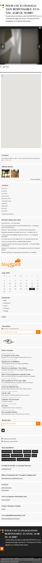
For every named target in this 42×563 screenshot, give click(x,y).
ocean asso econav (17, 455)
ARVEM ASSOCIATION (24, 241)
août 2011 (4, 203)
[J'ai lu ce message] (40, 558)
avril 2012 (4, 193)
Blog (5, 300)
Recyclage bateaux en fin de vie (11, 518)
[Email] (3, 430)
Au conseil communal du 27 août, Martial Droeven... (17, 225)
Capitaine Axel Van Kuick (10, 399)
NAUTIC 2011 (6, 393)
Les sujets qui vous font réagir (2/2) (12, 239)
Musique (6, 308)
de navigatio (5, 455)
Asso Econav (5, 490)
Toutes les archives (7, 214)
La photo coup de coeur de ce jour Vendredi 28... (15, 244)
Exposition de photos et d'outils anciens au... (14, 232)
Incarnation (16, 223)
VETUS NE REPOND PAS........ (11, 387)
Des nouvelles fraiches (9, 412)
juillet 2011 (5, 206)
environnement (6, 451)
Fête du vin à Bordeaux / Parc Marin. (14, 368)
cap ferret (27, 455)
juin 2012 (4, 191)
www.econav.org (6, 487)
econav (34, 455)
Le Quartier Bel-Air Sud (31, 239)
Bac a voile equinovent (8, 459)
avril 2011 (4, 211)
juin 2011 (4, 208)
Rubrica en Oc (33, 232)
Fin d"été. (5, 406)
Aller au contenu (6, 1)
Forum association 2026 (9, 241)
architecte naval (6, 469)
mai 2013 (4, 188)
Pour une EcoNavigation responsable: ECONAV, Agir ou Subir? (23, 9)
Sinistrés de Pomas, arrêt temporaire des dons (15, 252)
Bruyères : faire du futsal (9, 230)
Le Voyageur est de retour (10, 355)
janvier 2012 (5, 196)
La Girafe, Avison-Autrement (26, 230)
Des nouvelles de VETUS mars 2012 (14, 381)
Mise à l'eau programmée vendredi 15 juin (16, 374)
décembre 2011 (6, 198)
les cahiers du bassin (23, 459)
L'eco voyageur (6, 499)
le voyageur (27, 451)
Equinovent (7, 303)
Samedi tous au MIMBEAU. (11, 362)
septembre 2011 (6, 201)
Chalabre (33, 252)
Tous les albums (35, 179)
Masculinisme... (6, 223)
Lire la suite (8, 160)
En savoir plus (14, 561)
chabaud (35, 451)
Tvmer (3, 509)
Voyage (6, 311)
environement (17, 451)
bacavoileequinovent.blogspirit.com (12, 478)
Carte (4, 317)
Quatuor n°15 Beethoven (9, 248)
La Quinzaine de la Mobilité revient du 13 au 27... (16, 235)
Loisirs (6, 305)
